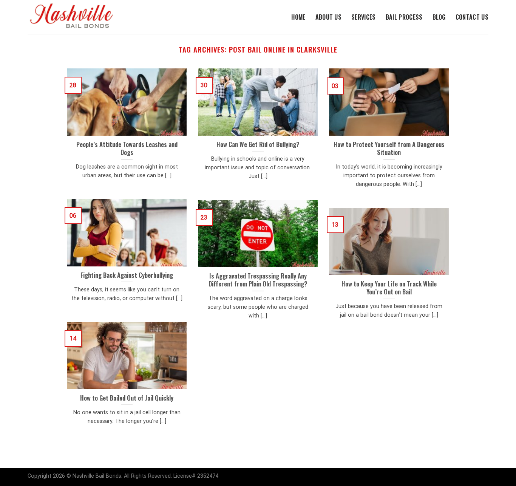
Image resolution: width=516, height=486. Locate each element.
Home (298, 17)
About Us (328, 17)
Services (363, 17)
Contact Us (472, 17)
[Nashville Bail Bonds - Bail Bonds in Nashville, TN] (79, 17)
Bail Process (404, 17)
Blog (439, 17)
